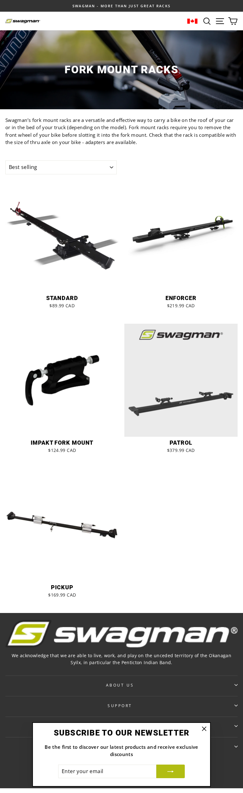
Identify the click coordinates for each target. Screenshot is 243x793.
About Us (120, 685)
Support (120, 705)
